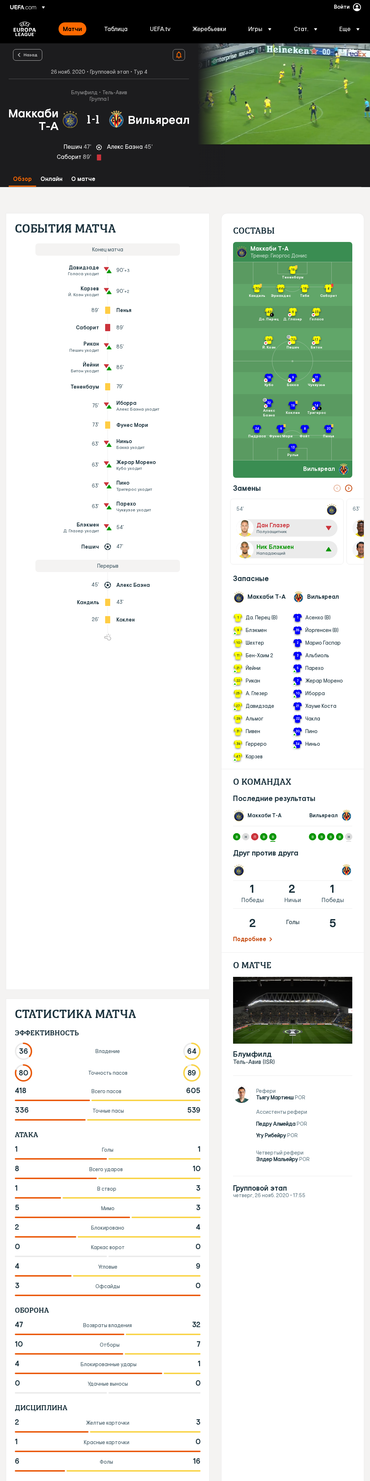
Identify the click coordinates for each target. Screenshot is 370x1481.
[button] (260, 29)
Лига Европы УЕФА (25, 29)
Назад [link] (30, 54)
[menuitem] (74, 29)
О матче (83, 179)
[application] (279, 94)
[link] (72, 29)
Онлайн (51, 179)
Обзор (22, 179)
